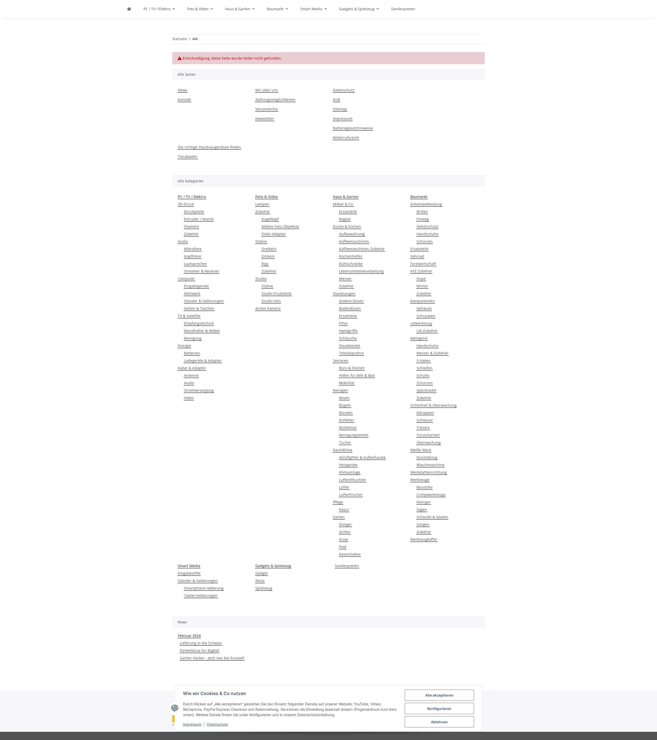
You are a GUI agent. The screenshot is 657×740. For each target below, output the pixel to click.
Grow (343, 539)
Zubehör (191, 233)
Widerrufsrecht (346, 137)
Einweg (423, 219)
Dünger (345, 524)
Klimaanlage (349, 472)
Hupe (421, 278)
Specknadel (426, 390)
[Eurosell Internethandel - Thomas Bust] (129, 9)
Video (189, 397)
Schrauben (426, 315)
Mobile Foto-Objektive (280, 226)
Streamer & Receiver (201, 271)
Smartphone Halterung (204, 588)
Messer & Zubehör (432, 353)
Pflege (338, 502)
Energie (184, 345)
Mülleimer (348, 427)
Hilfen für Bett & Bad (357, 375)
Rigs (265, 263)
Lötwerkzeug (421, 323)
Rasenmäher (350, 554)
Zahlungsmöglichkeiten (275, 99)
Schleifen (424, 368)
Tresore (423, 427)
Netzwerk (192, 293)
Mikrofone (192, 248)
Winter (422, 286)
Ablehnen (439, 722)
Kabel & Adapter (192, 368)
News (182, 90)
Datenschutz (217, 724)
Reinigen (340, 390)
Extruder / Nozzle (199, 219)
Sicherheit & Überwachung (433, 405)
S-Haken (424, 360)
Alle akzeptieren (439, 695)
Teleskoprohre (351, 353)
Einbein (268, 256)
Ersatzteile (348, 211)
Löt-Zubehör (427, 330)
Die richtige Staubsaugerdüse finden (209, 147)
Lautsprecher (195, 263)
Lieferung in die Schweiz (201, 643)
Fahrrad (417, 256)
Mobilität (346, 382)
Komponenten (422, 300)
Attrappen (425, 412)
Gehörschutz (427, 226)
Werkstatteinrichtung (428, 472)
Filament (191, 226)
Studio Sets (271, 300)
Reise (260, 580)
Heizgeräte (348, 464)
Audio (183, 241)
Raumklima (342, 449)
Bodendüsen (350, 308)
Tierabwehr (188, 156)
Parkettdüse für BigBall (199, 650)
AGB (336, 99)
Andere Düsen (351, 300)
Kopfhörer (192, 256)
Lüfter (344, 487)
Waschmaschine (431, 464)
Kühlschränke (351, 263)
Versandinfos (266, 109)
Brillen (422, 211)
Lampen (262, 204)
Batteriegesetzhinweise (353, 128)
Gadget (261, 573)
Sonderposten (347, 565)
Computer (186, 278)
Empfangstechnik (199, 323)
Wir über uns (266, 90)
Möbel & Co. (343, 204)
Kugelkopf (270, 219)
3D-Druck (186, 204)
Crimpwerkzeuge (431, 494)
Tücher (345, 442)
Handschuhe (427, 233)
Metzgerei (419, 338)
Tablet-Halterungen (201, 595)
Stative (261, 241)
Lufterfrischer (351, 494)
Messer (345, 278)
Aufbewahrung (352, 233)
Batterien (192, 353)
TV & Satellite (189, 315)
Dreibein (269, 248)
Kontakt (184, 99)
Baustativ (424, 487)
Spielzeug (263, 588)
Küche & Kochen (347, 226)
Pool (342, 546)
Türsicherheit (428, 435)
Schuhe (423, 375)
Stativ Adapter (274, 233)
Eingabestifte (189, 573)
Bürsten (346, 412)
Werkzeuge (419, 479)
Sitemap (340, 109)
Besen (344, 397)
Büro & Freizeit (351, 368)
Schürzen (425, 241)
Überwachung (429, 442)
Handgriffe (348, 330)
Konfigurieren (439, 708)
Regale (345, 219)
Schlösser (425, 420)
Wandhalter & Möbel (202, 330)
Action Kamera (268, 308)
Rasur (344, 509)
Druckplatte (194, 211)
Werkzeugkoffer (423, 539)
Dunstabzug (427, 457)
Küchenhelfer (350, 256)
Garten (339, 516)
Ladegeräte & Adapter (203, 360)
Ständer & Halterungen (204, 300)
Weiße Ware (420, 449)
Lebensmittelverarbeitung (361, 271)
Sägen (422, 509)
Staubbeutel (349, 345)
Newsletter (264, 118)
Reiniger (424, 502)
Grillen (345, 531)
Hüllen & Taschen (199, 308)
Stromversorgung (199, 390)
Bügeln (345, 405)
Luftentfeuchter (352, 479)
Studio (260, 278)
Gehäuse (424, 308)
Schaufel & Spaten (432, 516)
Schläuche (348, 338)
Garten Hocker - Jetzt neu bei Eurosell (212, 657)
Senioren (340, 360)
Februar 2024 (189, 635)
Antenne (191, 375)
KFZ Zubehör (421, 271)
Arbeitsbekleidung (426, 204)
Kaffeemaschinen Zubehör (362, 248)
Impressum (192, 724)
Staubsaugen (344, 293)
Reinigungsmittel (353, 435)
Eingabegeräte (196, 286)
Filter (343, 323)
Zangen (423, 524)
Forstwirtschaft (423, 263)
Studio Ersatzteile (277, 293)
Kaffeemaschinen (354, 241)
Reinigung (192, 338)
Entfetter (346, 420)
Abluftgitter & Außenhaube (362, 457)
